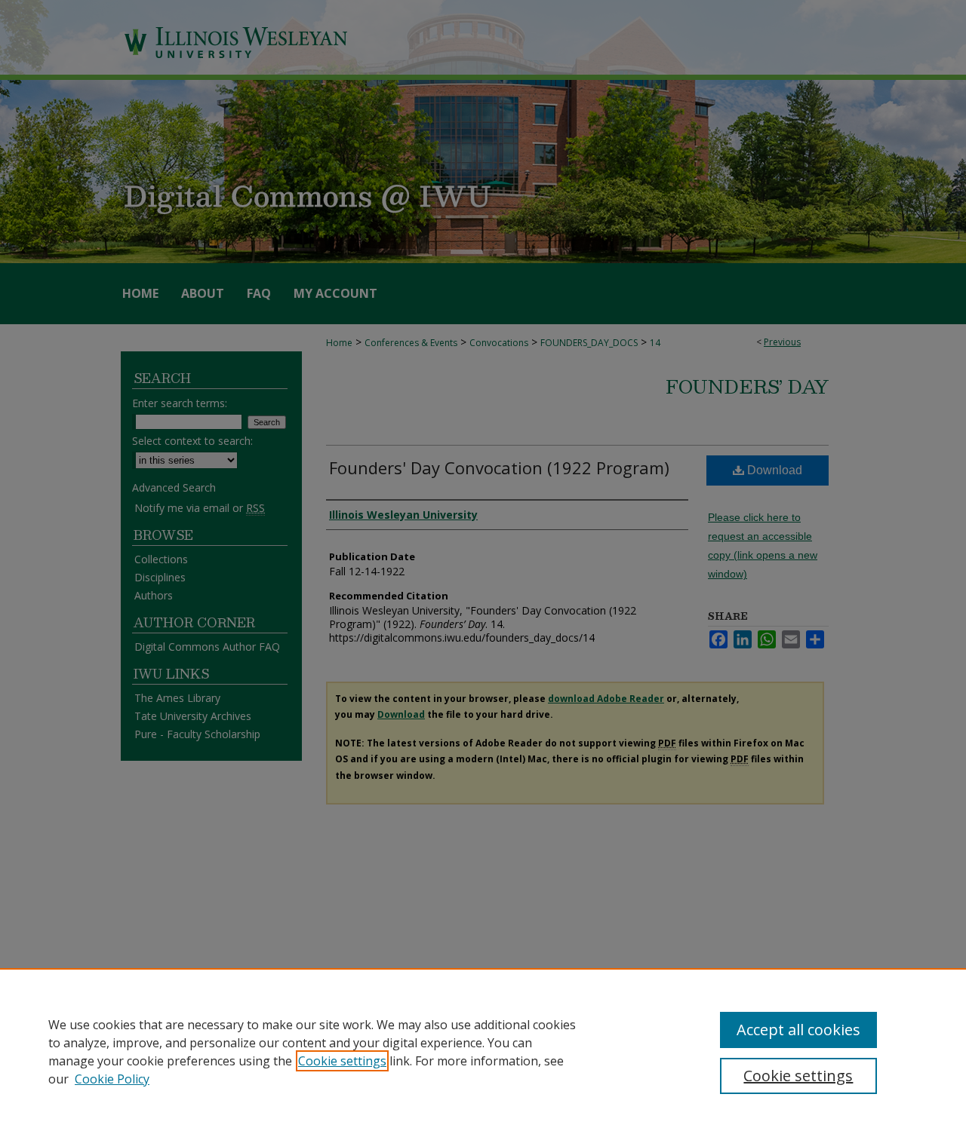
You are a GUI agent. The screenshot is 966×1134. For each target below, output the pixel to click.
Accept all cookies (798, 1029)
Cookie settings (342, 1061)
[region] (483, 1051)
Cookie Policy (112, 1079)
